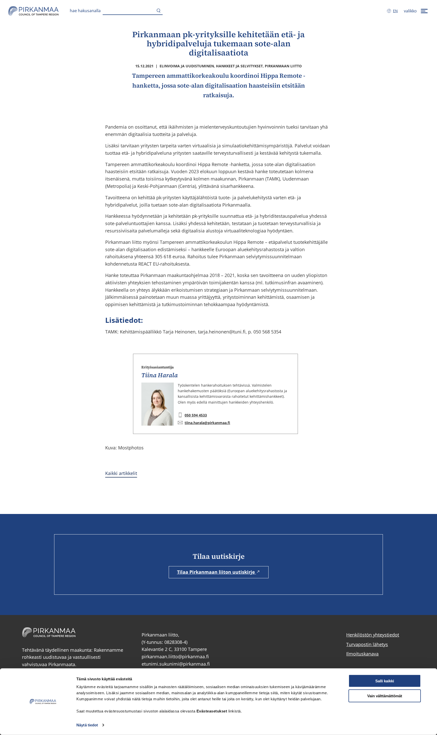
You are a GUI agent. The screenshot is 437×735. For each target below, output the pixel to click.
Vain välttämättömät (384, 696)
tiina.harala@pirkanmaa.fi (207, 422)
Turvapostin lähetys (367, 644)
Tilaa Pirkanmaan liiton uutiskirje (216, 572)
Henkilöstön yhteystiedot (372, 635)
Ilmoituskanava (362, 654)
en (396, 10)
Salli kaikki (384, 681)
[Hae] (159, 11)
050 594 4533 (196, 415)
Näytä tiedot (87, 725)
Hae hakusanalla (85, 10)
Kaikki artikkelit (121, 473)
